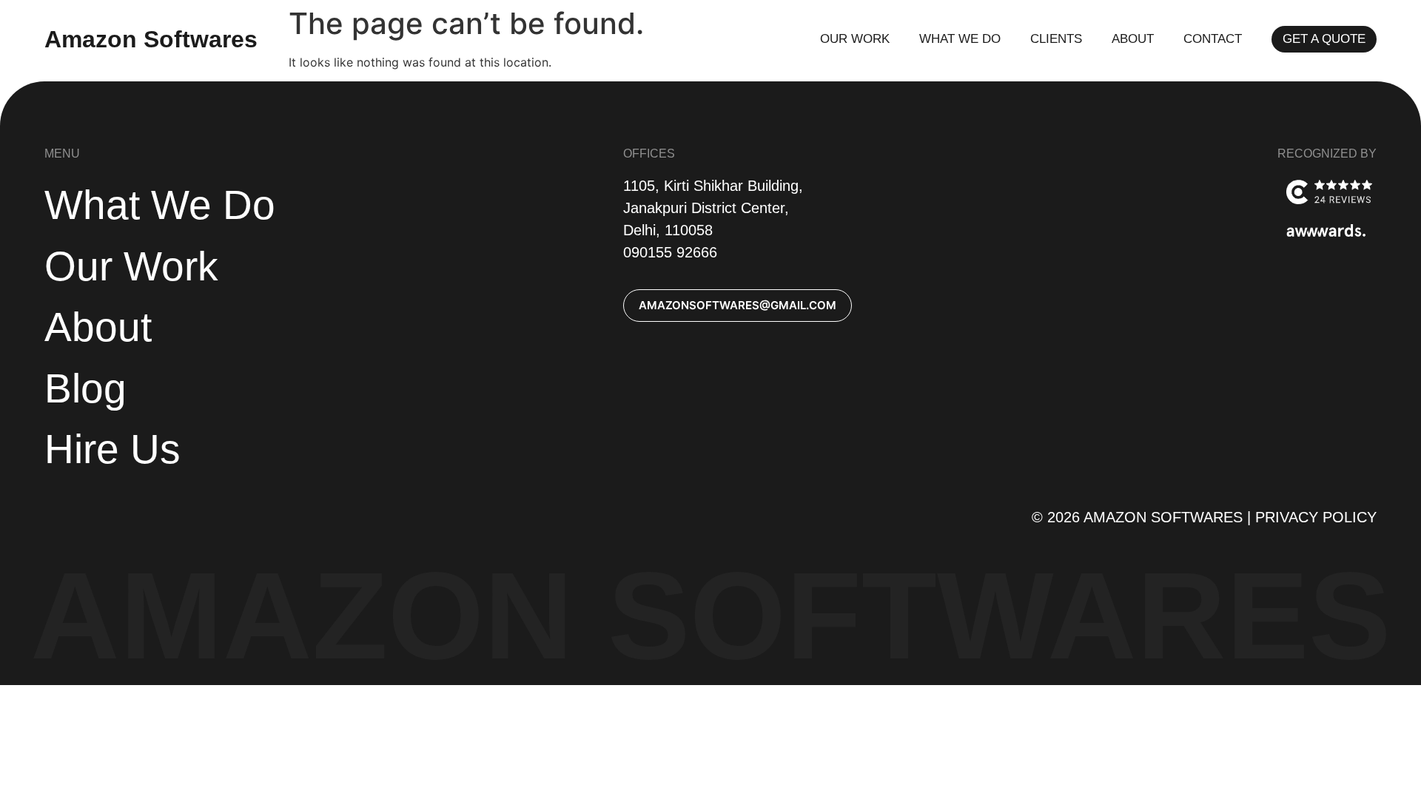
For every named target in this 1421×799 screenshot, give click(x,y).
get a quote (1324, 39)
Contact (1212, 39)
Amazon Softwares (151, 39)
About (1133, 39)
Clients (1056, 39)
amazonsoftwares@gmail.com (737, 305)
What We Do (960, 39)
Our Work (855, 39)
